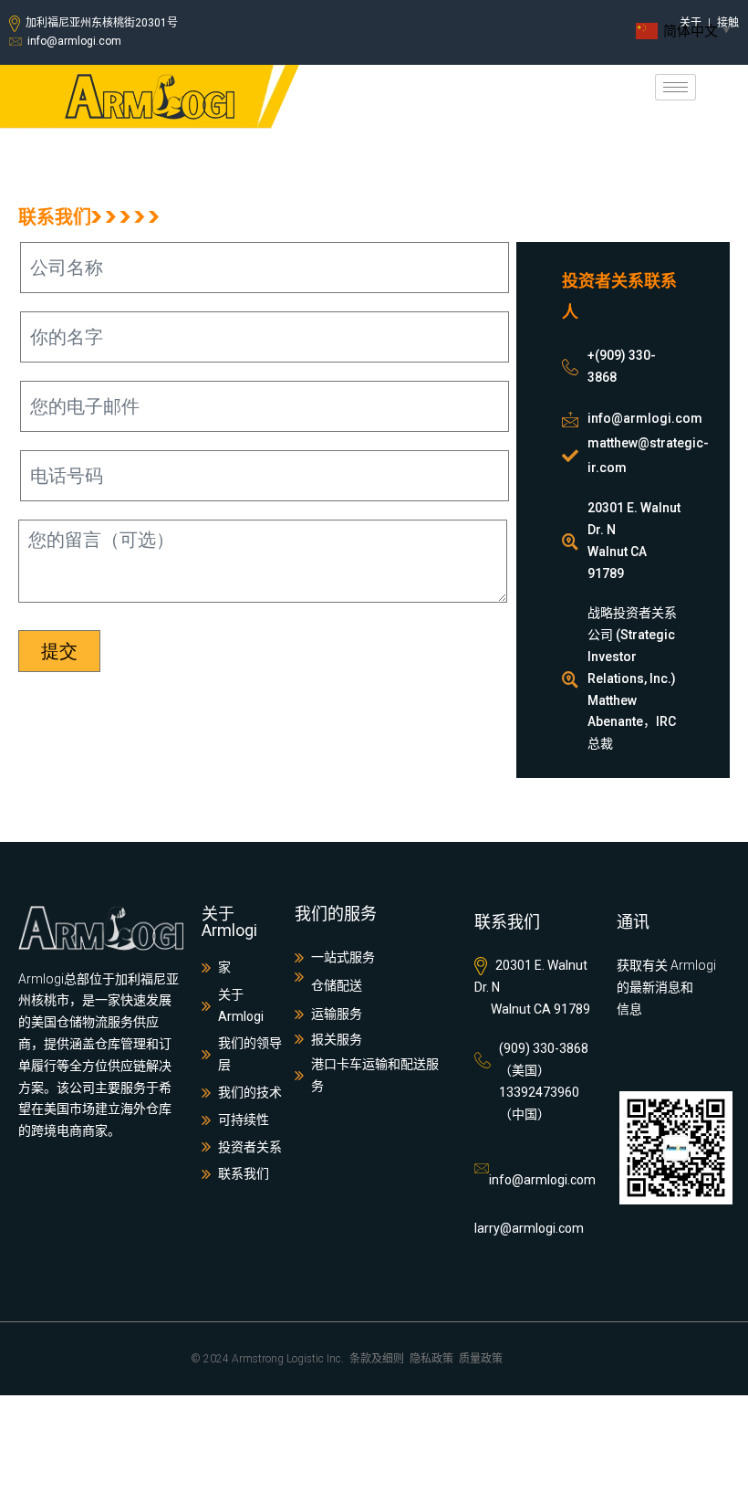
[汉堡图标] (675, 87)
